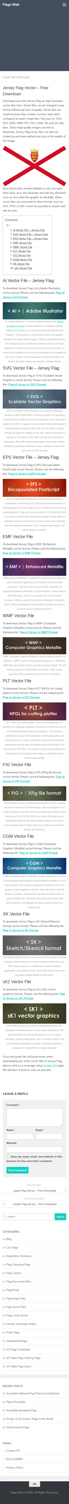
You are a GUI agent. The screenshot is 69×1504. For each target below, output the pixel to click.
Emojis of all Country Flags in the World (29, 1418)
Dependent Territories (19, 1256)
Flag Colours (13, 1273)
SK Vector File (21, 264)
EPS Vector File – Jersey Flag (30, 238)
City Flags (12, 1247)
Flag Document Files (18, 1281)
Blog (8, 1239)
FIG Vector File (22, 255)
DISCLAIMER (14, 1459)
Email (40, 1130)
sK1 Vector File (23, 268)
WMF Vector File (22, 247)
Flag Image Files (16, 1298)
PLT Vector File (22, 251)
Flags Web (11, 4)
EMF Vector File (22, 242)
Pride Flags (13, 1332)
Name (10, 1130)
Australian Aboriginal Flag (21, 1410)
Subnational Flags (16, 1340)
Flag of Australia (15, 1401)
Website (11, 1142)
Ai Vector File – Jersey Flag (29, 230)
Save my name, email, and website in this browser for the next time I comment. (34, 1158)
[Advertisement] (34, 36)
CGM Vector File (22, 259)
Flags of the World (17, 1315)
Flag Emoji (12, 1290)
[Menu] (64, 4)
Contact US (50, 1065)
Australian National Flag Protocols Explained (32, 1393)
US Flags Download (18, 1349)
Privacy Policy (14, 1467)
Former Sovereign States (21, 1323)
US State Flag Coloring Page (23, 1357)
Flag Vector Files (16, 77)
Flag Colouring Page (18, 1264)
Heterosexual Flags (17, 1427)
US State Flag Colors (18, 1366)
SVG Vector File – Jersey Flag (30, 234)
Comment (13, 1104)
